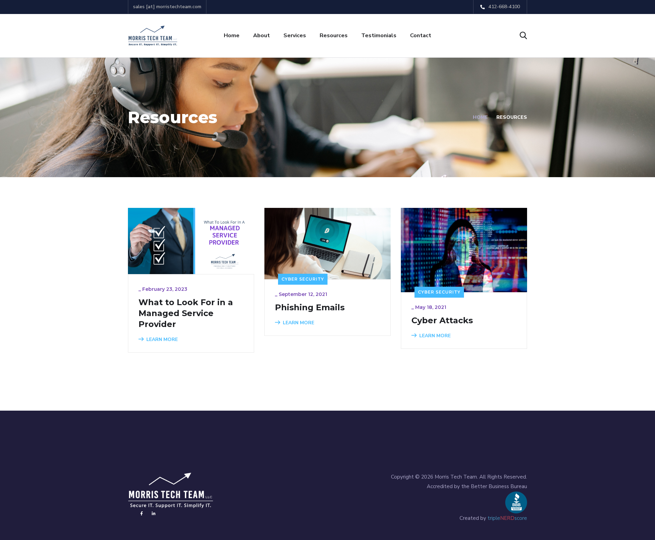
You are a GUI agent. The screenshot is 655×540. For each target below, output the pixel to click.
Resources (334, 35)
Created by (493, 518)
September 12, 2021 (303, 294)
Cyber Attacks (442, 320)
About (261, 35)
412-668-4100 (503, 6)
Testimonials (378, 35)
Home (231, 35)
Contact (420, 35)
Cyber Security (302, 279)
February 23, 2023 (164, 289)
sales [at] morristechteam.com (167, 6)
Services (294, 35)
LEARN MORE (162, 339)
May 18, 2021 (430, 307)
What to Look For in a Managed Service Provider (186, 313)
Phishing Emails (310, 307)
